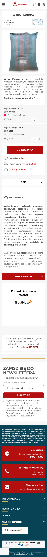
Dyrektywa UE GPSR (28, 347)
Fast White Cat (27, 554)
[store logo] (22, 4)
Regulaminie (26, 416)
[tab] (23, 182)
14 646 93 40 (37, 472)
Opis (23, 182)
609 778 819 (37, 474)
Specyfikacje (23, 276)
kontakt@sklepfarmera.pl (31, 489)
